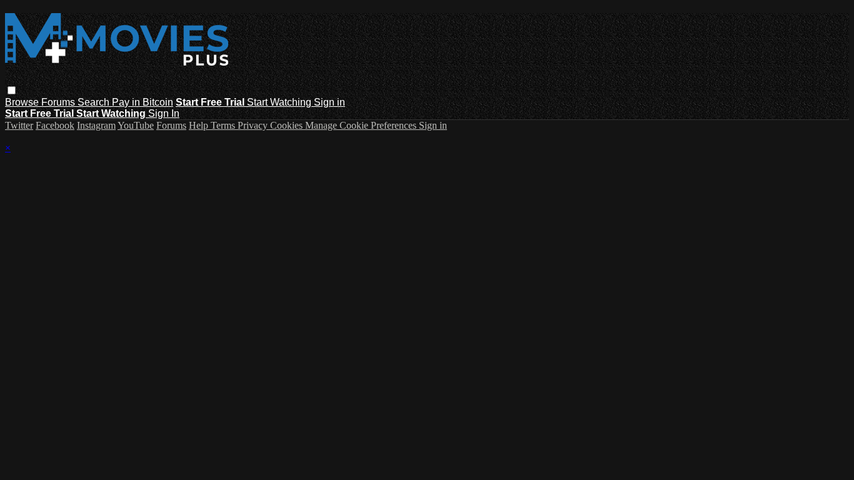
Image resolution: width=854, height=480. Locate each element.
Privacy (254, 125)
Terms (224, 125)
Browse (23, 102)
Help (200, 125)
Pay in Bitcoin (142, 102)
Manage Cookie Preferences (362, 125)
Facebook (55, 125)
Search (95, 102)
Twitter (19, 125)
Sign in (329, 102)
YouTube (136, 125)
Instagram (96, 125)
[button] (12, 90)
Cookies (287, 125)
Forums (59, 102)
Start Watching (280, 102)
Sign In (163, 113)
